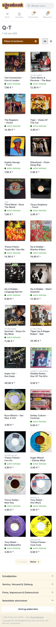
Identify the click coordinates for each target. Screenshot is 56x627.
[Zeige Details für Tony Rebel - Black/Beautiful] (15, 526)
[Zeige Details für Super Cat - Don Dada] (15, 357)
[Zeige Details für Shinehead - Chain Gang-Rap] (41, 146)
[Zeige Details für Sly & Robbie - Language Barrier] (15, 273)
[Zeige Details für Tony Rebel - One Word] (41, 484)
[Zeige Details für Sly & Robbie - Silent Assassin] (41, 273)
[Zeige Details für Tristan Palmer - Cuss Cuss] (41, 526)
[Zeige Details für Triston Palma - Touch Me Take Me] (15, 230)
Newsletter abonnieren (14, 600)
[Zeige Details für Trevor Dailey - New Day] (15, 484)
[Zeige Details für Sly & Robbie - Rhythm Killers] (41, 230)
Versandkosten (37, 617)
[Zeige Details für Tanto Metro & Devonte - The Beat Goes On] (41, 61)
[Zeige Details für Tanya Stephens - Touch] (41, 188)
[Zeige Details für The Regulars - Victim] (15, 104)
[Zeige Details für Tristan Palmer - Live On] (15, 441)
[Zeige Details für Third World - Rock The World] (15, 188)
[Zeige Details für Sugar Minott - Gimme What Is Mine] (41, 441)
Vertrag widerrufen (28, 609)
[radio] (45, 41)
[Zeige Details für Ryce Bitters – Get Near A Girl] (15, 399)
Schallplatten (9, 576)
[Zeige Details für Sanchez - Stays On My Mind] (15, 315)
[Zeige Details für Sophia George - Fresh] (15, 146)
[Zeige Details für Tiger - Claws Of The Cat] (41, 104)
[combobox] (39, 6)
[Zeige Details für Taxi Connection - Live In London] (15, 61)
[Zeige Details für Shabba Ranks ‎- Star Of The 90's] (41, 357)
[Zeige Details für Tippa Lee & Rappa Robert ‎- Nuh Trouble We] (41, 315)
